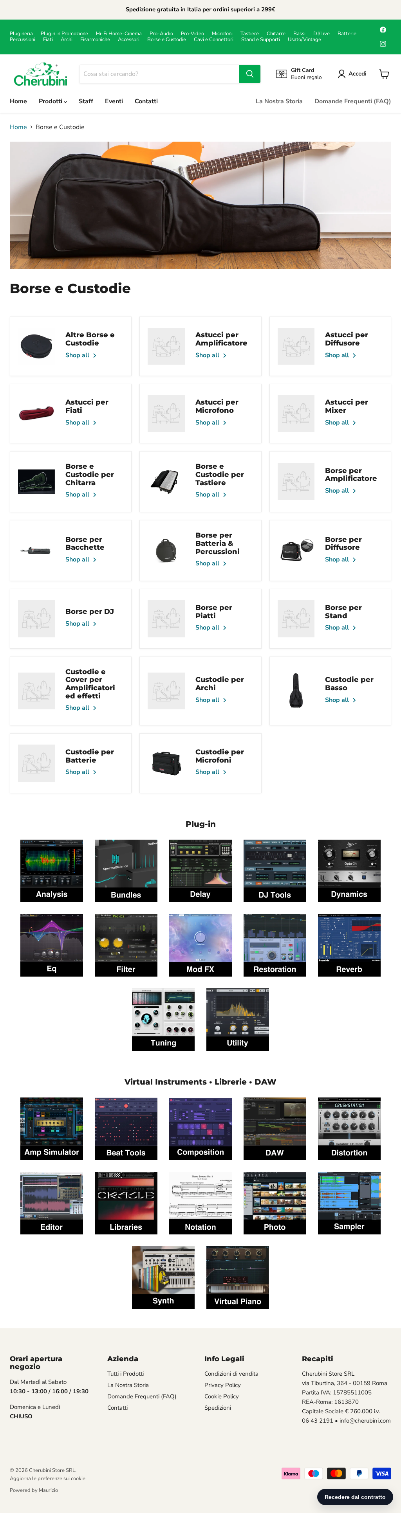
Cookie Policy (221, 1396)
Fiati (48, 40)
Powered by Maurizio (34, 1490)
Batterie (347, 34)
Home (18, 101)
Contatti (146, 101)
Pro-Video (192, 34)
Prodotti (51, 101)
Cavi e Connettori (213, 40)
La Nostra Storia (279, 101)
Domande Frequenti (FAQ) (352, 101)
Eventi (114, 101)
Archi (66, 40)
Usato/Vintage (304, 40)
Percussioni (22, 40)
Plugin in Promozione (64, 34)
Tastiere (249, 34)
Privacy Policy (222, 1385)
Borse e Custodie (166, 40)
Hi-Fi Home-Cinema (119, 34)
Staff (86, 101)
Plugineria (21, 34)
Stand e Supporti (260, 40)
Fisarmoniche (95, 40)
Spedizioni (217, 1408)
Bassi (299, 34)
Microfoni (222, 34)
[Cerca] (249, 74)
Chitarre (276, 34)
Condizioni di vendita (231, 1374)
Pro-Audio (161, 34)
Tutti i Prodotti (125, 1374)
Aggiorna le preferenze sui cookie (47, 1478)
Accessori (128, 40)
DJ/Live (321, 34)
